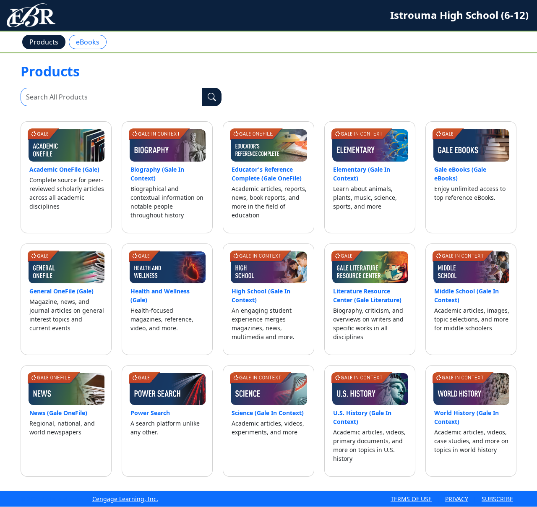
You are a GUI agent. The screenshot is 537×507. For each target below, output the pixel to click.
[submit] (212, 97)
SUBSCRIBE (497, 499)
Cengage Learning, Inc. (125, 499)
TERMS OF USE (411, 499)
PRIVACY (456, 499)
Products (43, 42)
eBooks (87, 42)
